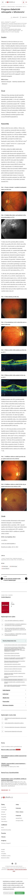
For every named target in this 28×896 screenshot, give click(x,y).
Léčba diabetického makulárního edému (12, 664)
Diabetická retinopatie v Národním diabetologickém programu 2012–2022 (14, 674)
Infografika (3, 817)
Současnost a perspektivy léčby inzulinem (12, 671)
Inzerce (3, 851)
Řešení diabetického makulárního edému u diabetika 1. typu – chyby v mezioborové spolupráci (15, 686)
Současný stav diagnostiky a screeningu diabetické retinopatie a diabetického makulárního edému (14, 658)
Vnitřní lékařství (19, 6)
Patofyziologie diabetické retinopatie (11, 653)
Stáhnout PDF (16, 17)
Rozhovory (3, 814)
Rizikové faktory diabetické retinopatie (12, 655)
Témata (3, 837)
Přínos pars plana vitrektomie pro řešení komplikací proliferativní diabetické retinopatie (14, 662)
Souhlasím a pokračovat (20, 893)
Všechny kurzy (4, 790)
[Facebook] (12, 863)
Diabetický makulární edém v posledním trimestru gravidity (14, 682)
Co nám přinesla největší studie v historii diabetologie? (12, 579)
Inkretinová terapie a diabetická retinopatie (13, 668)
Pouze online (6, 701)
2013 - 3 (24, 6)
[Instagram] (15, 863)
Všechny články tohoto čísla (9, 640)
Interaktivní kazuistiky (6, 830)
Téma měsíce (4, 821)
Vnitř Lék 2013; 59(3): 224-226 (15, 29)
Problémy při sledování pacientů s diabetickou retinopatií (13, 677)
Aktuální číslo (6, 697)
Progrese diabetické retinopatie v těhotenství (13, 679)
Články (3, 804)
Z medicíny (3, 807)
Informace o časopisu (8, 705)
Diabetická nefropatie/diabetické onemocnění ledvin (15, 666)
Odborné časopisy (11, 6)
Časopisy (3, 833)
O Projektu (3, 853)
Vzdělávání (4, 825)
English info (24, 17)
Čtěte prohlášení (10, 869)
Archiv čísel (5, 694)
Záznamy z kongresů (6, 843)
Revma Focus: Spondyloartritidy (10, 772)
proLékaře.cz (7, 2)
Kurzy (2, 827)
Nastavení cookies (5, 858)
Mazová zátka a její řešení (8, 749)
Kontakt (3, 849)
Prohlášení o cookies (5, 855)
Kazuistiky (3, 819)
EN (26, 2)
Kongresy (3, 840)
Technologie (4, 809)
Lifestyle (3, 812)
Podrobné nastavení (8, 893)
